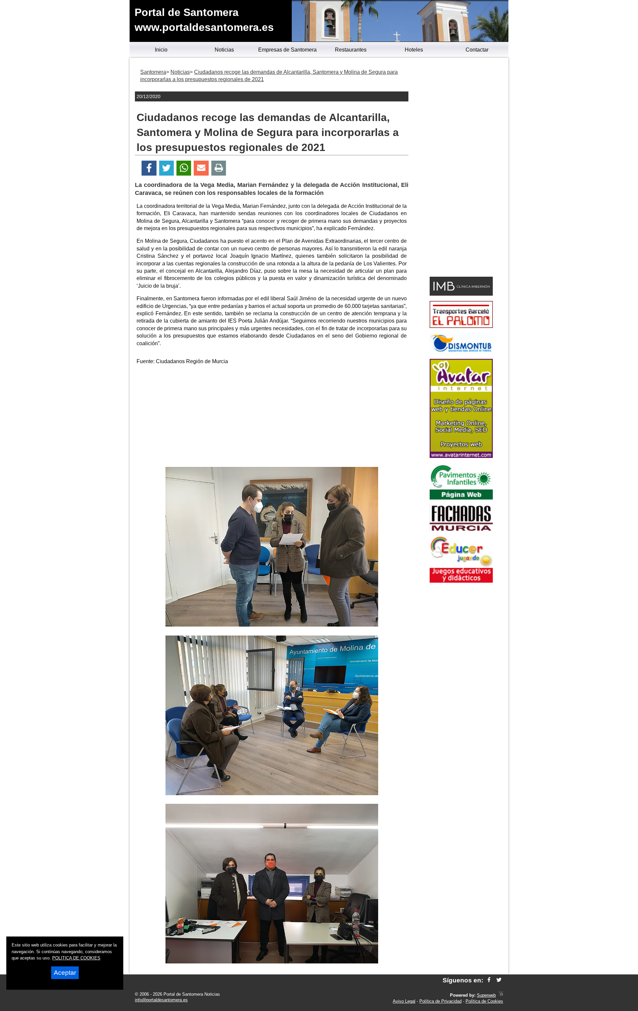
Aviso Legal (404, 1001)
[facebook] (489, 980)
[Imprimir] (218, 168)
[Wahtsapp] (183, 168)
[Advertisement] (272, 417)
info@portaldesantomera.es (161, 999)
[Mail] (201, 168)
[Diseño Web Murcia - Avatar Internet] (500, 995)
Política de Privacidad (440, 1001)
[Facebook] (149, 168)
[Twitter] (166, 168)
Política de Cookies (484, 1001)
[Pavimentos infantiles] (461, 498)
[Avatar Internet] (461, 456)
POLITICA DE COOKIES (76, 957)
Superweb (486, 995)
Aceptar (65, 972)
